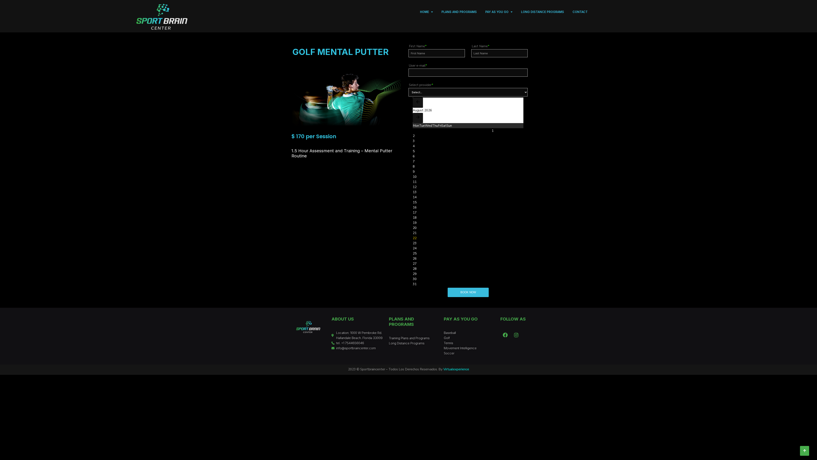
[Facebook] (505, 335)
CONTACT (580, 12)
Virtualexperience (456, 369)
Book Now (468, 292)
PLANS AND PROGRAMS (459, 12)
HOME (424, 12)
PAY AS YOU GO (496, 12)
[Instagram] (516, 335)
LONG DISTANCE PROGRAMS (542, 12)
